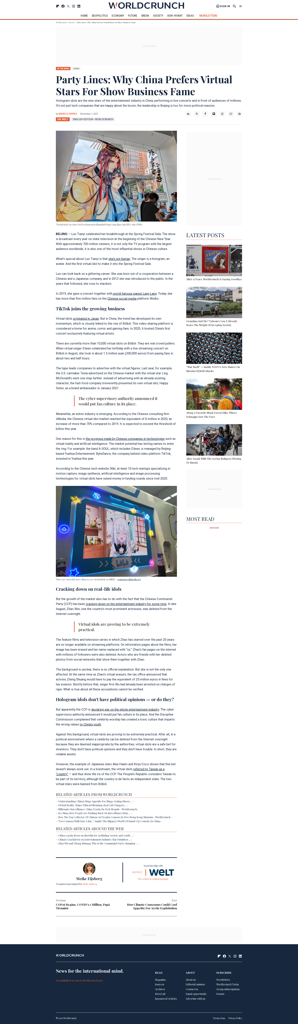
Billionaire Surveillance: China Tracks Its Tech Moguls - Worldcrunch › (98, 809)
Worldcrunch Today (227, 984)
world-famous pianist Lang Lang (134, 293)
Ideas (190, 15)
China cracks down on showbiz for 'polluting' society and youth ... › (96, 835)
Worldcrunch (61, 22)
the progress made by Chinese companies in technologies (125, 439)
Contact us (192, 989)
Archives (160, 989)
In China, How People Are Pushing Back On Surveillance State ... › (95, 813)
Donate (220, 994)
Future (132, 15)
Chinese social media (121, 298)
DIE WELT (62, 119)
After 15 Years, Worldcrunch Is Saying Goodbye (214, 279)
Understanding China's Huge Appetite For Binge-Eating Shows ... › (96, 801)
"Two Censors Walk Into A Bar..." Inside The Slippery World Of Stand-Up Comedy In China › (110, 821)
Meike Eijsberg (68, 114)
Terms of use (219, 1018)
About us (191, 979)
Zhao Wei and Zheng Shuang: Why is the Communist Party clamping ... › (98, 843)
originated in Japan (86, 318)
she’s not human (119, 259)
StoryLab (160, 994)
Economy (118, 15)
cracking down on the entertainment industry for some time (126, 604)
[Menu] (240, 6)
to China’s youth (90, 724)
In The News (63, 68)
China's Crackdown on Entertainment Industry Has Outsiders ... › (95, 839)
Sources (159, 984)
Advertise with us (195, 998)
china (76, 68)
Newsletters (208, 15)
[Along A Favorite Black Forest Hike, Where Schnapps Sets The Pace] (214, 394)
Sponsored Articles (166, 998)
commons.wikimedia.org (129, 579)
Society (158, 15)
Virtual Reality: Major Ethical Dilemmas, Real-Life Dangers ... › (93, 805)
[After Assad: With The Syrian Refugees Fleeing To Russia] (214, 440)
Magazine (160, 979)
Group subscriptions (227, 989)
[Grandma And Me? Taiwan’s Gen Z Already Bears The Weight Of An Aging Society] (214, 303)
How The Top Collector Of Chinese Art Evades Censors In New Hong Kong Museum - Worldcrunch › (115, 817)
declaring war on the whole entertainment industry (125, 709)
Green (145, 15)
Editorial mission (195, 984)
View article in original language (153, 878)
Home (84, 15)
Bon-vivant (175, 15)
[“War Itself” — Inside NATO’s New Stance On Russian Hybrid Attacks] (214, 349)
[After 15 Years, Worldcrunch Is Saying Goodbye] (214, 261)
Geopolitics (100, 15)
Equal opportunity (196, 994)
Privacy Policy (235, 1018)
